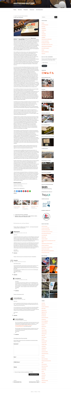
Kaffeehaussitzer (24, 3)
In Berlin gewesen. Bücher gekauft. (47, 243)
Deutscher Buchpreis (45, 317)
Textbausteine (32, 9)
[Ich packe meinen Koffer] (45, 269)
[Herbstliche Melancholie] (53, 261)
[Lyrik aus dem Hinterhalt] (53, 294)
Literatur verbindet (44, 238)
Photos (36, 391)
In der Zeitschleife (44, 235)
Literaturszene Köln (45, 351)
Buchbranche (44, 315)
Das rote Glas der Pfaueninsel (46, 233)
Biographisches (44, 310)
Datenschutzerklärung (45, 51)
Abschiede (43, 303)
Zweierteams (44, 382)
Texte (39, 391)
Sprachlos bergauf (44, 226)
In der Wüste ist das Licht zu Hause (47, 231)
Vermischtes (44, 375)
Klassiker (43, 339)
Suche (29, 216)
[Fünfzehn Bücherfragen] (35, 202)
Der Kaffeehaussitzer (39, 9)
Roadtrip (17, 216)
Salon (42, 362)
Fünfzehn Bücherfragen (34, 206)
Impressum (43, 53)
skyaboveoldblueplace (18, 298)
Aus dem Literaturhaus (45, 306)
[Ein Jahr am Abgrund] (17, 202)
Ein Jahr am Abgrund (17, 206)
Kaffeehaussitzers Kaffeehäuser (47, 46)
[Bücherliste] (53, 278)
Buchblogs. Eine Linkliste (45, 42)
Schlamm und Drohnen (45, 245)
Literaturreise (44, 349)
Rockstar (21, 216)
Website (15, 367)
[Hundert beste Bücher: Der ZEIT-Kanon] (45, 278)
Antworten (15, 274)
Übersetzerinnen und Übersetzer (47, 39)
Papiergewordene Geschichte (46, 360)
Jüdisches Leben (44, 331)
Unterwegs (26, 214)
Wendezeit (43, 376)
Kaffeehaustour (44, 333)
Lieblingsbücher (44, 348)
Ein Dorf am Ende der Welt (46, 229)
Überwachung (44, 369)
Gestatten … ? (44, 324)
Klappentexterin (17, 231)
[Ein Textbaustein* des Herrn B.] (53, 269)
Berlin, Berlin (43, 308)
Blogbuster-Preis (44, 312)
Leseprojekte (44, 33)
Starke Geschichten (19, 214)
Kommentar (16, 343)
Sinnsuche (25, 216)
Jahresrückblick (44, 330)
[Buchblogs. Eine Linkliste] (45, 286)
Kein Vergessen (44, 337)
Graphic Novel (44, 326)
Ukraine (43, 371)
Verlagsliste (43, 37)
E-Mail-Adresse (17, 362)
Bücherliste (20, 9)
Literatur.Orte (44, 35)
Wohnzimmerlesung (45, 380)
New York (43, 357)
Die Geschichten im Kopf (45, 252)
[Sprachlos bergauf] (53, 286)
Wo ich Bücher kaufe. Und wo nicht (47, 44)
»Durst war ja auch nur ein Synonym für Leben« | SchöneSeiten (26, 256)
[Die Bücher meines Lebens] (26, 202)
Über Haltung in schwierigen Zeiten (47, 247)
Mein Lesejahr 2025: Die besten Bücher (48, 250)
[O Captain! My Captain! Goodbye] (45, 294)
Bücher (32, 391)
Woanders (43, 378)
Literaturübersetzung (45, 353)
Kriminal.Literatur (44, 340)
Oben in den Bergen (45, 358)
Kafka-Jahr (43, 335)
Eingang (15, 9)
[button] (15, 191)
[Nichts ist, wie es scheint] (45, 261)
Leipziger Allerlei (44, 344)
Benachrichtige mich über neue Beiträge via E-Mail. (24, 372)
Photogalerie (26, 9)
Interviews (43, 328)
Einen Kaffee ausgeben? (45, 48)
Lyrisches (43, 355)
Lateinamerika (44, 342)
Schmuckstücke (44, 364)
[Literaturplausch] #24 (20, 294)
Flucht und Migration (45, 321)
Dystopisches (44, 319)
